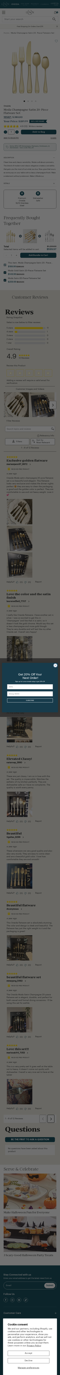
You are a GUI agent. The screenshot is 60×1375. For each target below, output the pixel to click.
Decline (28, 1361)
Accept (28, 1353)
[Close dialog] (55, 665)
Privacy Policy (34, 1346)
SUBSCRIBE (30, 700)
